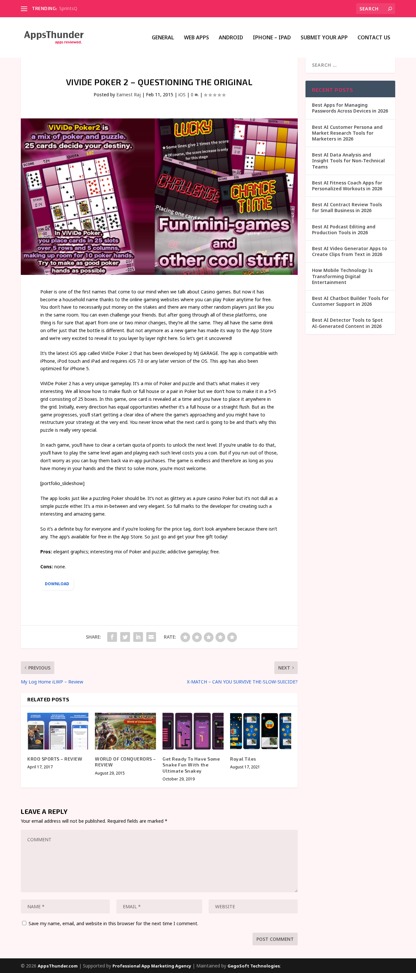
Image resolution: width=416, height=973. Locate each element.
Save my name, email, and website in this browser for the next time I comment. (113, 923)
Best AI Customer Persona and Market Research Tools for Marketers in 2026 (347, 133)
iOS (182, 94)
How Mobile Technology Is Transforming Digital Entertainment (342, 276)
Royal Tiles (243, 759)
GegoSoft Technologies (254, 966)
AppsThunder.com (58, 966)
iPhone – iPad (272, 38)
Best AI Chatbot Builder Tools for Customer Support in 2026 (350, 301)
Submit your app (324, 38)
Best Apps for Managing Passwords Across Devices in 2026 (350, 108)
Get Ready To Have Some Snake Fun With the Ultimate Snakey (191, 764)
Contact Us (374, 38)
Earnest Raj (128, 94)
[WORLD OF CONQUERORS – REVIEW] (125, 731)
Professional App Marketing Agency (151, 966)
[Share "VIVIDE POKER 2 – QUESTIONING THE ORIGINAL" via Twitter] (125, 636)
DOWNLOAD (57, 584)
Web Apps (196, 38)
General (163, 38)
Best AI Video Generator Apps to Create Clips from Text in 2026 (349, 251)
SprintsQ (68, 8)
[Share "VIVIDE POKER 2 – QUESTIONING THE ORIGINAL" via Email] (151, 636)
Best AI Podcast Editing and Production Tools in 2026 (343, 229)
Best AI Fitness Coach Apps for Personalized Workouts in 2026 (347, 186)
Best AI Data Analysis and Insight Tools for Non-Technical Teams (348, 160)
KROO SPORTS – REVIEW (54, 759)
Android (231, 38)
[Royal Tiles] (260, 731)
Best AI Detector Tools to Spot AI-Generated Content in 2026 (347, 323)
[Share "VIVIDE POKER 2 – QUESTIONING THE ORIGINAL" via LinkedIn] (138, 636)
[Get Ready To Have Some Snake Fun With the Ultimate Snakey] (193, 731)
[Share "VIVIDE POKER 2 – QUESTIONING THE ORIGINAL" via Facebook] (112, 636)
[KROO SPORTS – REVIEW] (57, 731)
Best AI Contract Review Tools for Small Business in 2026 (347, 207)
